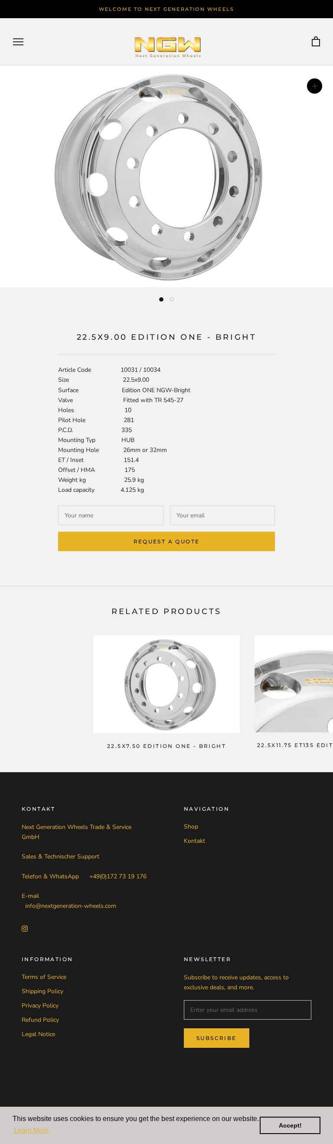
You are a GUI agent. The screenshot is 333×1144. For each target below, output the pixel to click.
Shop (191, 826)
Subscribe (216, 1038)
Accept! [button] (290, 1125)
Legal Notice (38, 1034)
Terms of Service (44, 977)
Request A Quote (167, 541)
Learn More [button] (31, 1130)
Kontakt (194, 841)
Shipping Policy (42, 991)
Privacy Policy (40, 1005)
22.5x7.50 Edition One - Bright (166, 746)
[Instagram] (25, 928)
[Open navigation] (18, 42)
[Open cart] (316, 42)
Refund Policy (40, 1020)
